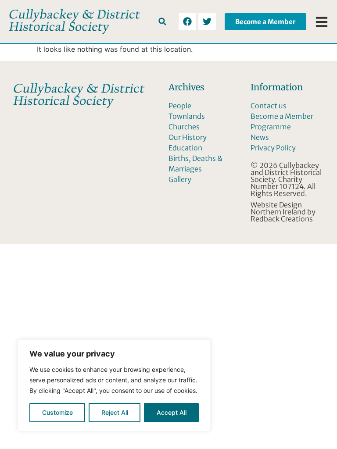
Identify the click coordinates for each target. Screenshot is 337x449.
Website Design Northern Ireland (278, 208)
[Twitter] (207, 21)
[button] (162, 21)
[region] (114, 385)
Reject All (114, 412)
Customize (57, 412)
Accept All (171, 412)
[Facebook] (187, 21)
